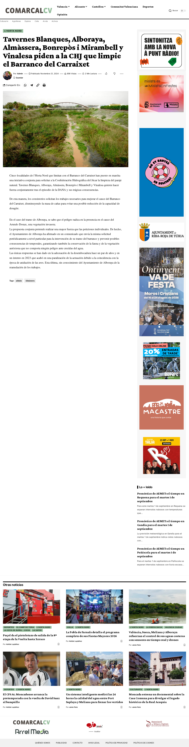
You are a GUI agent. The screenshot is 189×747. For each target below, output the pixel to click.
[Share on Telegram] (31, 85)
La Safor (37, 630)
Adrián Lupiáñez (12, 644)
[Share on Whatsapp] (25, 85)
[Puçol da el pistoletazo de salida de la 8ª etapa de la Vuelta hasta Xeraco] (31, 606)
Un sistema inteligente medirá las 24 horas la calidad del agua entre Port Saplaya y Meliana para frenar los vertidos (94, 698)
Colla (37, 21)
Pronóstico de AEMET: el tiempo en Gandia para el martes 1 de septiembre (160, 525)
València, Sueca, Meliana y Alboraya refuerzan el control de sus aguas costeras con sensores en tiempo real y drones (157, 636)
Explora (28, 21)
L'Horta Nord (13, 31)
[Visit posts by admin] (7, 75)
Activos (55, 21)
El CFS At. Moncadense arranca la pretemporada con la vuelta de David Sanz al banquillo (31, 698)
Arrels (45, 21)
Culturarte (4, 21)
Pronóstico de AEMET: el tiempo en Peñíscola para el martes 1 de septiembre (160, 552)
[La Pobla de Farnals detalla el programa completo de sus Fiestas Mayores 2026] (94, 606)
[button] (173, 11)
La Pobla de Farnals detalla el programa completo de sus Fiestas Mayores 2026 (92, 634)
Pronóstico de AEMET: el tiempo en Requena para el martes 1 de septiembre (160, 497)
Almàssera (30, 280)
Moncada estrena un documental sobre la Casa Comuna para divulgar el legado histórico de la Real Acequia (156, 698)
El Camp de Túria (25, 627)
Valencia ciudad (173, 627)
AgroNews (16, 21)
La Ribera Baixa (154, 627)
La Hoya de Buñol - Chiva (17, 630)
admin (20, 73)
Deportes (9, 627)
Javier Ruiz (136, 645)
